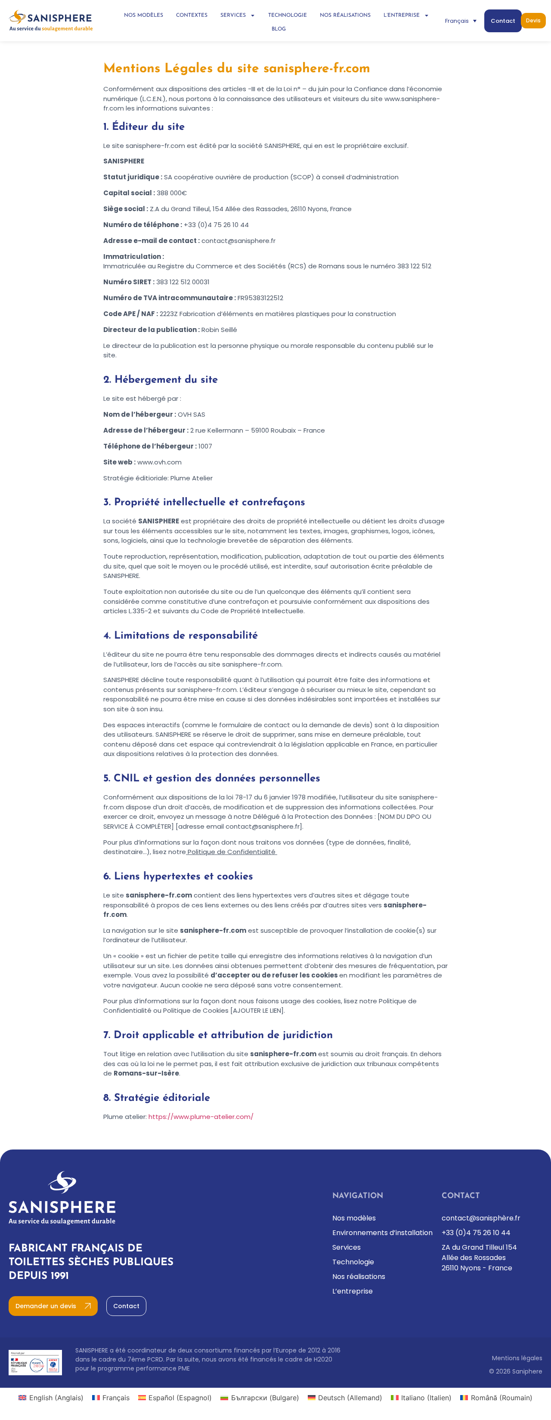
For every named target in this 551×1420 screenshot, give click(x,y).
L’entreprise (402, 15)
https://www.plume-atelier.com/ (201, 1116)
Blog (279, 29)
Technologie (287, 15)
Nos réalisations (345, 15)
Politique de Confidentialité (232, 851)
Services (233, 15)
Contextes (191, 15)
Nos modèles (143, 15)
